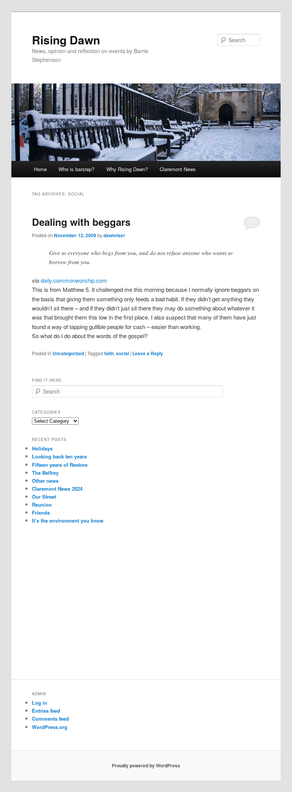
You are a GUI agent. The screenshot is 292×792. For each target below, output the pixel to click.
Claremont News (178, 169)
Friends (41, 512)
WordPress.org (49, 727)
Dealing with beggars (81, 222)
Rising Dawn (66, 39)
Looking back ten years (59, 456)
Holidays (42, 448)
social (122, 353)
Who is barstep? (76, 169)
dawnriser (114, 235)
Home (40, 169)
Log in (39, 702)
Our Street (44, 496)
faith (109, 353)
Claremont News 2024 (57, 488)
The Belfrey (45, 472)
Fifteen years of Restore (59, 464)
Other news (45, 480)
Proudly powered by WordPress (146, 765)
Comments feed (50, 718)
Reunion (42, 504)
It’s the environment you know (67, 520)
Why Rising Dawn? (127, 169)
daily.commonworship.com (74, 280)
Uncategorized (68, 353)
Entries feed (46, 710)
